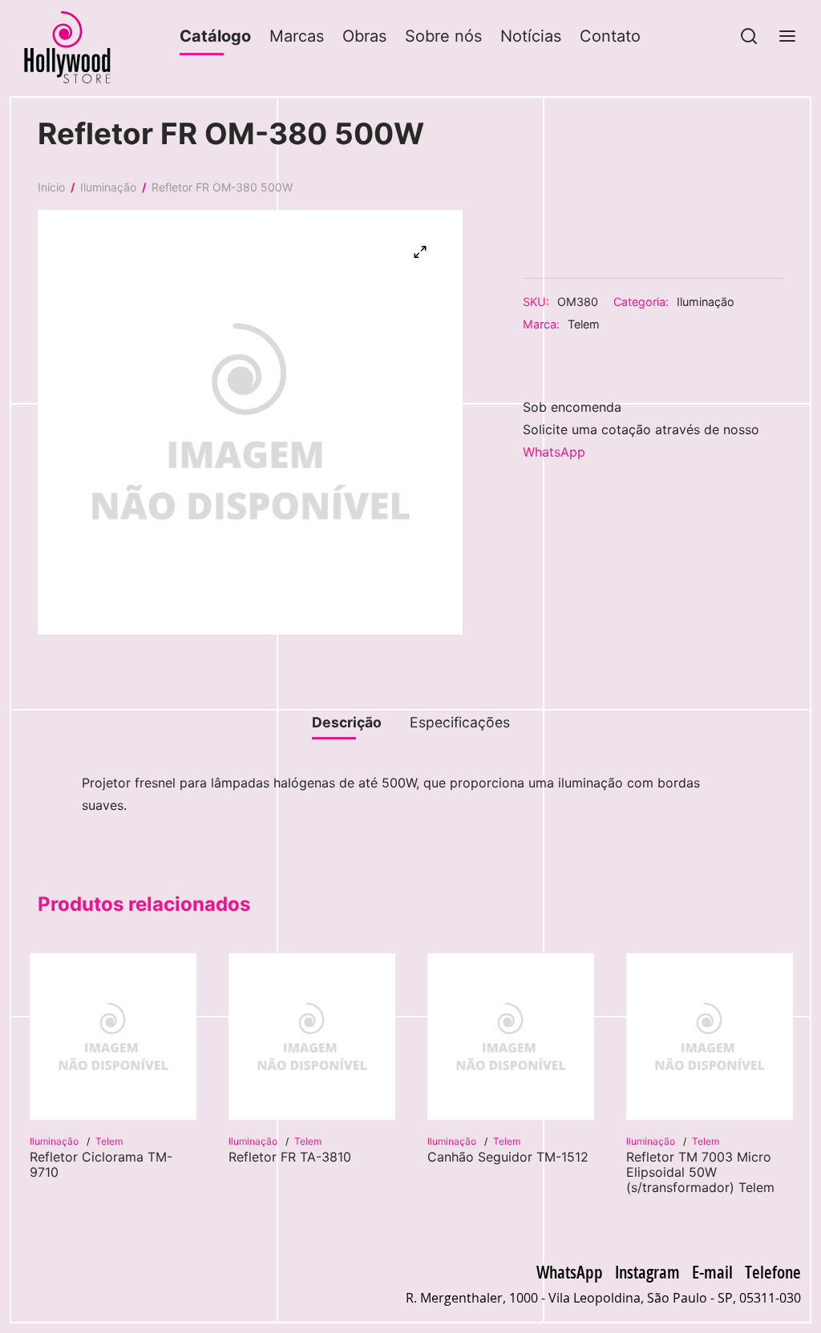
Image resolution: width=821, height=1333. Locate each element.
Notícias (530, 36)
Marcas (296, 36)
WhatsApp (554, 452)
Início (51, 187)
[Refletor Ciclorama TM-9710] (113, 1036)
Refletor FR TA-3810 (290, 1157)
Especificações (460, 722)
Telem (584, 324)
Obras (364, 36)
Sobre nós (443, 36)
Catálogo (215, 36)
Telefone (773, 1271)
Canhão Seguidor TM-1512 (507, 1157)
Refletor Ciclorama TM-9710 (101, 1164)
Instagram (647, 1271)
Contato (610, 36)
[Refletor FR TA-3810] (312, 1036)
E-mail (712, 1271)
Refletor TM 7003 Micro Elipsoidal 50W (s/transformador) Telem (700, 1172)
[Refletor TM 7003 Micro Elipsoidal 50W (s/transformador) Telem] (709, 1036)
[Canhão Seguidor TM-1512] (510, 1036)
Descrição (347, 722)
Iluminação (108, 187)
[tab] (347, 723)
